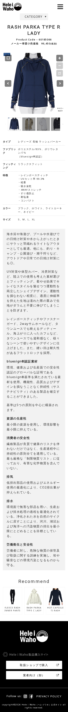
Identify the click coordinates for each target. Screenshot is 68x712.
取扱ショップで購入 (34, 665)
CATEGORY (33, 17)
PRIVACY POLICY (48, 696)
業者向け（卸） (34, 675)
